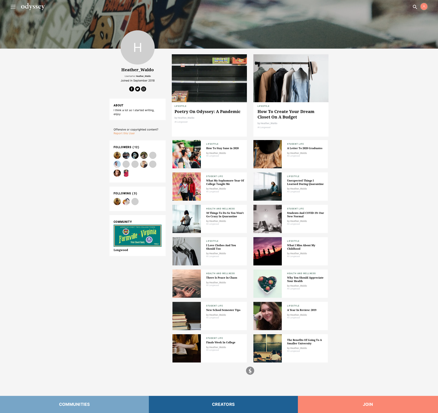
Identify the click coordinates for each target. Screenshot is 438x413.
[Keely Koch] (143, 164)
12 (136, 147)
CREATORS (223, 404)
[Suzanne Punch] (117, 173)
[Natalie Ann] (143, 155)
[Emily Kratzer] (126, 155)
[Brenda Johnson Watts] (152, 155)
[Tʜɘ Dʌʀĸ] (135, 155)
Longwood (121, 250)
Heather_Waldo (186, 117)
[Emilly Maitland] (152, 164)
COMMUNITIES (74, 404)
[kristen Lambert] (117, 155)
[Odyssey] (33, 6)
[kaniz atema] (135, 164)
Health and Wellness (220, 209)
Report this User (124, 133)
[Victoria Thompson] (126, 164)
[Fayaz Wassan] (117, 164)
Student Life (295, 144)
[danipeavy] (126, 173)
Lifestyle (180, 106)
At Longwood (181, 122)
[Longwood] (126, 201)
